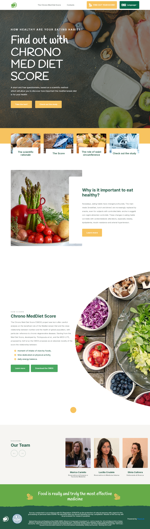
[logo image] (14, 5)
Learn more (92, 233)
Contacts (70, 5)
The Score (58, 153)
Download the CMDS (44, 368)
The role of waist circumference (91, 153)
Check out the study (48, 104)
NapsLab (140, 519)
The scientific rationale (25, 153)
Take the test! (21, 104)
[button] (14, 453)
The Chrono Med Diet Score (49, 5)
